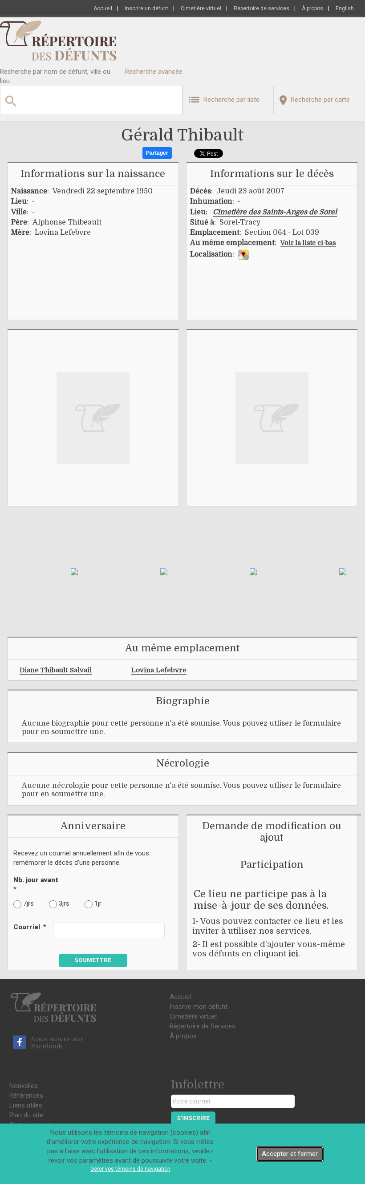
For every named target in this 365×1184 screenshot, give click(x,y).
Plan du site (26, 1115)
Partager (157, 153)
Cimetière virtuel (201, 8)
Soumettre (92, 960)
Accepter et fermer (290, 1154)
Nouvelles (23, 1086)
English (345, 8)
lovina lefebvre (159, 670)
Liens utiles (25, 1105)
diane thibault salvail (56, 670)
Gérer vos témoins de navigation (130, 1169)
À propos (312, 8)
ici (293, 953)
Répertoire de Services (202, 1026)
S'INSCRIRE (193, 1118)
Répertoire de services (261, 8)
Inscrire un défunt (146, 8)
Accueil (102, 8)
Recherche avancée (153, 72)
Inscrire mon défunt (198, 1007)
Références (26, 1096)
